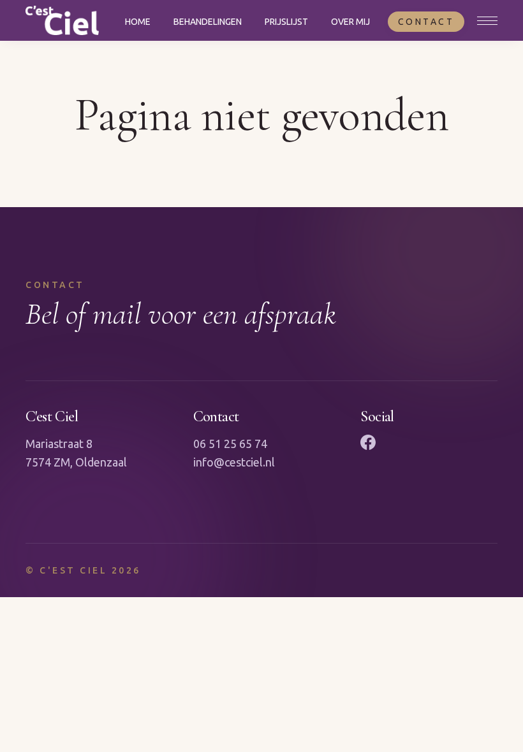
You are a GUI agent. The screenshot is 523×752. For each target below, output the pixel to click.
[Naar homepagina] (62, 20)
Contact (426, 22)
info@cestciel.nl (234, 462)
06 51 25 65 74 (230, 443)
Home (138, 22)
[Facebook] (368, 442)
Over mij (350, 22)
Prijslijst (286, 22)
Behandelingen (207, 22)
